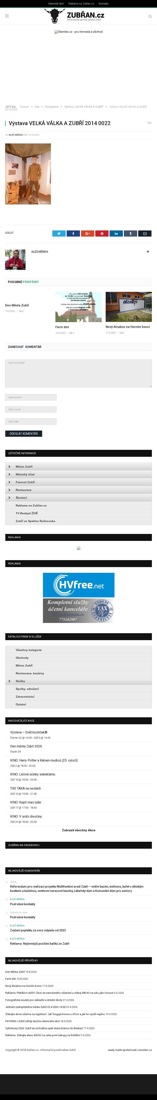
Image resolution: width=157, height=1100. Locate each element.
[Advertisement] (78, 70)
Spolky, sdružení (27, 688)
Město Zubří (24, 466)
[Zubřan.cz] (78, 15)
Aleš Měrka (15, 135)
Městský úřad (25, 474)
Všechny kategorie (29, 650)
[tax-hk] (78, 622)
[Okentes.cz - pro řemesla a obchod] (78, 549)
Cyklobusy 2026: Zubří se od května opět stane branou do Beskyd (44, 1028)
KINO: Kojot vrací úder (25, 802)
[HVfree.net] (78, 596)
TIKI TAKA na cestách (25, 788)
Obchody (22, 657)
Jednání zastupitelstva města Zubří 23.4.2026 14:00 (35, 1007)
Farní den (62, 327)
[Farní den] (78, 307)
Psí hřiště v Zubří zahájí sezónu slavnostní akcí (32, 1021)
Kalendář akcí (56, 3)
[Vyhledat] (150, 16)
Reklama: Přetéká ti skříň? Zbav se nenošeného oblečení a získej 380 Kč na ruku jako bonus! (59, 992)
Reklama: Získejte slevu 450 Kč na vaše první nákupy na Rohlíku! (42, 1035)
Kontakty (104, 3)
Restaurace (23, 490)
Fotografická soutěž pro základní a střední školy (33, 1000)
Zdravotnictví (25, 696)
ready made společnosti (122, 1049)
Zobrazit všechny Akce (78, 830)
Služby (20, 681)
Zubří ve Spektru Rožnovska (35, 521)
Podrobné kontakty (22, 904)
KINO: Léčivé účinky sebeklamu (32, 774)
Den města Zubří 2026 (26, 746)
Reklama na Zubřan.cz (81, 3)
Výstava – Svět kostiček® (28, 732)
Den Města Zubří (17, 305)
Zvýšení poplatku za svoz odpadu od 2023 (38, 930)
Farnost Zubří (25, 482)
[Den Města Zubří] (28, 296)
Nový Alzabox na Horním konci (128, 327)
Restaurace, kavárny (30, 673)
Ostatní (21, 704)
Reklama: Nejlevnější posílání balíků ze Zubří (39, 943)
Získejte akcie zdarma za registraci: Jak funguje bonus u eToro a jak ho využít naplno (55, 1014)
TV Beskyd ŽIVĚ (27, 513)
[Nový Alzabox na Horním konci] (129, 307)
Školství (21, 497)
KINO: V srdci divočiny (26, 816)
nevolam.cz (145, 1049)
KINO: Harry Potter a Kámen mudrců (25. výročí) (44, 760)
